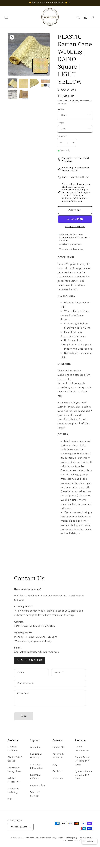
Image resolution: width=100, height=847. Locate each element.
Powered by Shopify (54, 838)
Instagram (58, 778)
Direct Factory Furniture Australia (32, 838)
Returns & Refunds (35, 777)
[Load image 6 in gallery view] (23, 94)
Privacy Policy (37, 785)
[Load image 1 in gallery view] (12, 83)
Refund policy (71, 838)
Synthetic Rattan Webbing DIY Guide (83, 775)
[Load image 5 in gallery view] (12, 94)
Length (61, 123)
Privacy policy (86, 838)
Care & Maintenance (81, 749)
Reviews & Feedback (58, 756)
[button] (6, 17)
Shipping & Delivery (36, 756)
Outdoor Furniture (12, 749)
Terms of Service (34, 794)
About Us (35, 747)
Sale (10, 799)
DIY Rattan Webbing (13, 790)
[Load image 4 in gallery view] (45, 83)
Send (24, 716)
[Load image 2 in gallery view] (23, 83)
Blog (55, 764)
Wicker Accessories (14, 780)
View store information (71, 249)
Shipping (76, 101)
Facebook (58, 771)
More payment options (75, 226)
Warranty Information (36, 766)
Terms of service (69, 841)
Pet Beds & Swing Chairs (14, 769)
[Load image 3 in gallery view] (34, 83)
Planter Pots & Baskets (15, 759)
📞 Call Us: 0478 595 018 (29, 660)
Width (61, 109)
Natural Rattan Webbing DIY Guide (82, 761)
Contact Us (58, 747)
